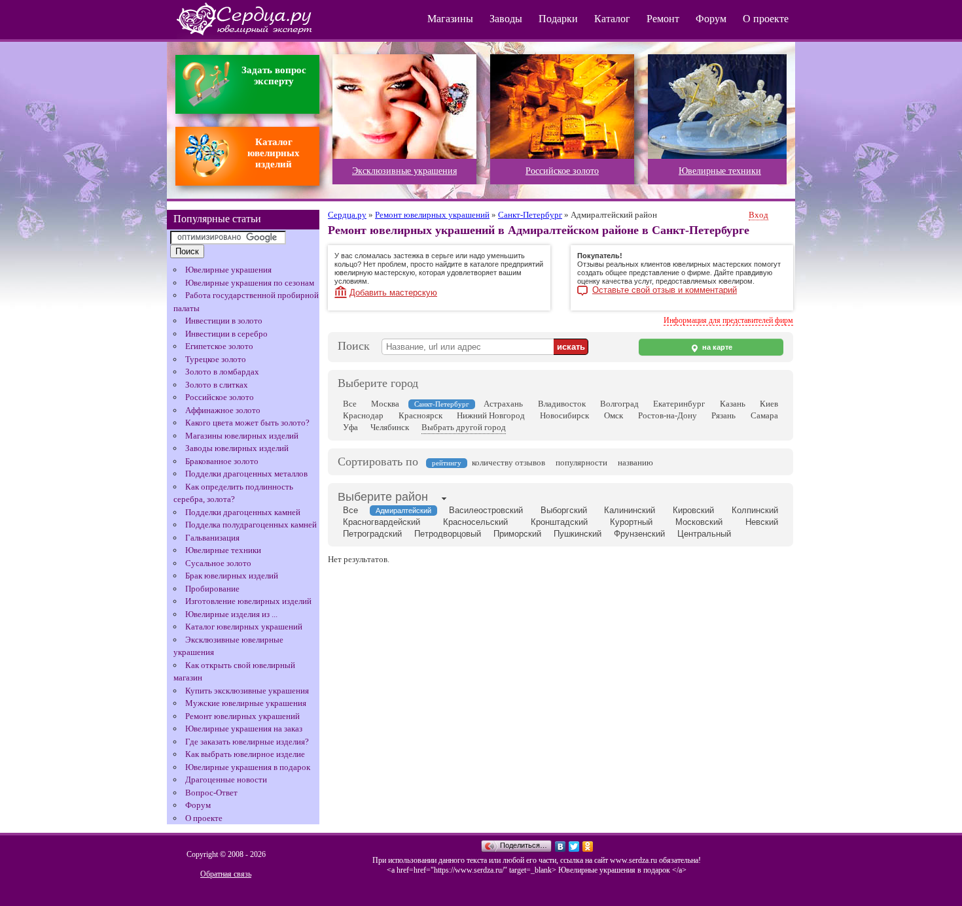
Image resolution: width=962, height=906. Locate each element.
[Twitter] (574, 846)
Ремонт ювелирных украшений (242, 716)
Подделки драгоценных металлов (246, 473)
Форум (711, 18)
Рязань (723, 415)
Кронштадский (559, 522)
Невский (761, 522)
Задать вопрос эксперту (273, 75)
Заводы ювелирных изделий (237, 448)
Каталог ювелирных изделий (273, 153)
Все (350, 404)
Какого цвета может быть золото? (247, 423)
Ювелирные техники (223, 550)
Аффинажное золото (222, 410)
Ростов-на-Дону (667, 415)
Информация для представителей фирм (728, 320)
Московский (698, 522)
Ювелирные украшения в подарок (247, 767)
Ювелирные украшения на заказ (243, 728)
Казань (732, 404)
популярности (581, 462)
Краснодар (363, 415)
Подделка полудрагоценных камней (251, 524)
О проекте (766, 18)
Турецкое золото (215, 359)
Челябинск (389, 427)
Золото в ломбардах (222, 372)
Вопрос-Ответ (211, 792)
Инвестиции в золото (223, 321)
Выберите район (383, 496)
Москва (385, 404)
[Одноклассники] (588, 846)
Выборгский (564, 510)
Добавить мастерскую (393, 292)
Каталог (612, 18)
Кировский (693, 510)
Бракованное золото (221, 461)
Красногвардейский (381, 522)
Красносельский (475, 522)
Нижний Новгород (491, 415)
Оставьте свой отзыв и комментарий (664, 290)
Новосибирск (564, 415)
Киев (769, 404)
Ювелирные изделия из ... (231, 614)
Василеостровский (486, 510)
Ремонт (663, 18)
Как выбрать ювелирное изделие (245, 754)
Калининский (629, 510)
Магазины (450, 18)
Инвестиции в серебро (226, 334)
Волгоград (619, 404)
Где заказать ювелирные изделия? (247, 742)
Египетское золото (219, 346)
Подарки (558, 18)
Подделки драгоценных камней (242, 512)
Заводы (506, 18)
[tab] (383, 498)
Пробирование (212, 589)
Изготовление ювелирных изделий (248, 601)
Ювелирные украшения (228, 270)
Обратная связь (225, 874)
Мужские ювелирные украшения (245, 703)
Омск (613, 415)
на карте (716, 347)
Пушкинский (577, 534)
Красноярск (420, 415)
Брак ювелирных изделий (231, 575)
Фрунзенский (639, 534)
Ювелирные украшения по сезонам (249, 283)
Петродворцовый (447, 534)
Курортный (631, 522)
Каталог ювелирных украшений (243, 626)
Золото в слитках (216, 385)
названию (635, 462)
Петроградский (372, 534)
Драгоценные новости (226, 779)
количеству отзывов (508, 462)
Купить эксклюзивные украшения (247, 691)
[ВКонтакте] (560, 846)
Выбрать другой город (463, 427)
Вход (758, 215)
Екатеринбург (679, 404)
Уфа (350, 427)
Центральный (704, 534)
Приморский (517, 534)
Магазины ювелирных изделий (241, 436)
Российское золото (219, 397)
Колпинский (755, 510)
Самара (764, 415)
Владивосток (562, 404)
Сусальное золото (218, 563)
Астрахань (503, 404)
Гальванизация (212, 538)
